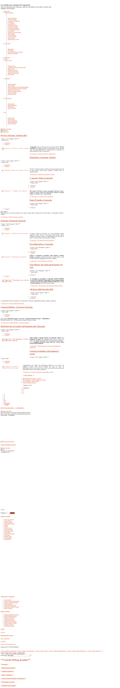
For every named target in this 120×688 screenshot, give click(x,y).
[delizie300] (4, 130)
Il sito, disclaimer (5, 638)
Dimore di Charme (9, 619)
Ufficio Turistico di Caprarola (11, 601)
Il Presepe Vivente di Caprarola (13, 220)
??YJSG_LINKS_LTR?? (19, 652)
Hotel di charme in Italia (10, 621)
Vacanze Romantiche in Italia (11, 614)
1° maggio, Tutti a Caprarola (41, 178)
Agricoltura (7, 535)
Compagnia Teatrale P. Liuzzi (11, 607)
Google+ (3, 632)
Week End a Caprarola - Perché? (43, 157)
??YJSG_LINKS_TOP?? (42, 651)
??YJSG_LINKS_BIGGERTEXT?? (58, 651)
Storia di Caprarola (9, 519)
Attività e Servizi (8, 522)
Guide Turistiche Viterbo (10, 623)
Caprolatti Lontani (8, 530)
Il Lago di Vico (8, 528)
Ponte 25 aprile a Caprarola (41, 200)
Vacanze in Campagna (9, 617)
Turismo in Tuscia (8, 624)
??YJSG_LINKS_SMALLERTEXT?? (76, 651)
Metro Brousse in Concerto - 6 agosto (32, 378)
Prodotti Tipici (8, 536)
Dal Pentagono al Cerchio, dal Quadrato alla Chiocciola (23, 326)
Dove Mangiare (8, 538)
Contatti (3, 644)
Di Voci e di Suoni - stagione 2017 (14, 135)
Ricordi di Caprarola (9, 533)
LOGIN (6, 526)
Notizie (6, 525)
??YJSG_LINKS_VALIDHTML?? (26, 651)
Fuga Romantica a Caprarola (41, 244)
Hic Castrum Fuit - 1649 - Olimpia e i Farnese (34, 380)
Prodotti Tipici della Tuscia (11, 602)
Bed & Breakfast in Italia (10, 616)
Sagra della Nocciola (9, 523)
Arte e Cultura (7, 521)
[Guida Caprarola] (5, 448)
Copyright (3, 641)
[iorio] (2, 449)
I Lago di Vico (8, 600)
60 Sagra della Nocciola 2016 (41, 289)
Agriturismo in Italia (9, 620)
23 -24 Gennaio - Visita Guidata (31, 381)
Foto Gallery (7, 532)
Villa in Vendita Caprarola (29, 382)
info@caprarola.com (10, 644)
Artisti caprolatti (8, 529)
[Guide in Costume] (6, 129)
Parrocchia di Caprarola (10, 605)
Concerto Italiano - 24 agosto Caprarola (17, 307)
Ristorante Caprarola (9, 626)
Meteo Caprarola (8, 608)
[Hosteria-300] (5, 131)
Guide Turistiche (8, 604)
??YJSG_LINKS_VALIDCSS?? (9, 651)
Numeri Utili (7, 539)
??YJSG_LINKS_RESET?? (94, 651)
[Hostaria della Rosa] (6, 411)
